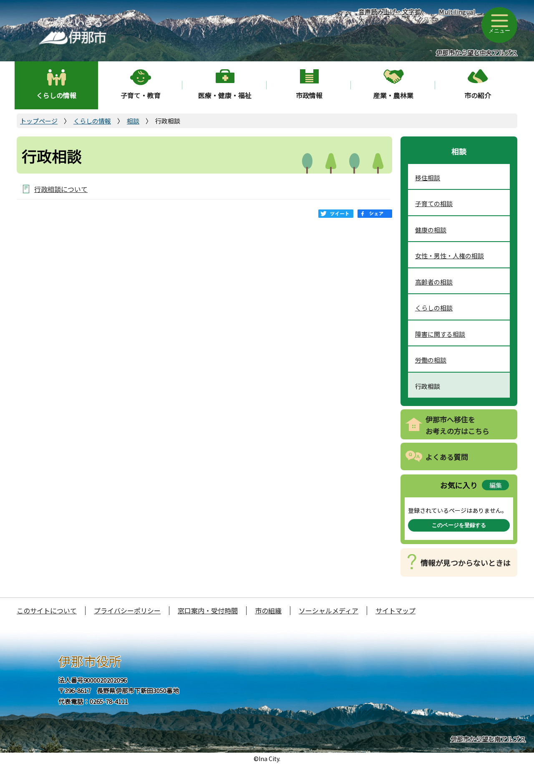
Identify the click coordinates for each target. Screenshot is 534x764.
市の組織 (268, 610)
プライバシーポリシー (127, 610)
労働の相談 (430, 360)
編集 (495, 485)
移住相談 (427, 177)
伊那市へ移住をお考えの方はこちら (457, 425)
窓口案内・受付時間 (208, 610)
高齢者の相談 (434, 281)
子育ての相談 (434, 203)
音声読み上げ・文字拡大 (389, 16)
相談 (133, 120)
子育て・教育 (141, 95)
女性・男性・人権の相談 (449, 255)
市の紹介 (477, 95)
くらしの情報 (56, 95)
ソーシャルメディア (328, 610)
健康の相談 (430, 229)
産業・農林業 (393, 95)
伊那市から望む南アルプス (488, 738)
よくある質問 (447, 456)
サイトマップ (395, 610)
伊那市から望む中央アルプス (476, 52)
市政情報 (309, 95)
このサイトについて (47, 610)
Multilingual (457, 11)
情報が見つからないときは (466, 562)
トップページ (39, 120)
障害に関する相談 (440, 334)
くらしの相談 (434, 307)
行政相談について (61, 189)
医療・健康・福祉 (225, 95)
